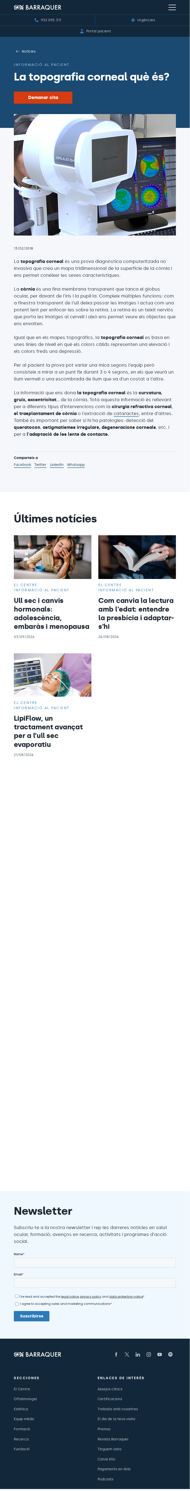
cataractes (126, 413)
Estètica (21, 1409)
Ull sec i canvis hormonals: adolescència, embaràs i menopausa (51, 613)
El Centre (22, 1389)
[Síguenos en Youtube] (159, 1354)
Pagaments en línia (114, 1469)
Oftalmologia (25, 1399)
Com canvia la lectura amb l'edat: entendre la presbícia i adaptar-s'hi (136, 613)
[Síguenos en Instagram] (148, 1354)
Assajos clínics (110, 1389)
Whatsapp (76, 465)
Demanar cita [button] (43, 97)
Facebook (22, 465)
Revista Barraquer (113, 1439)
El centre (26, 585)
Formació (22, 1429)
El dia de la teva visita (116, 1419)
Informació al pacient (42, 64)
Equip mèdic (24, 1419)
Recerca (21, 1439)
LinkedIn (57, 465)
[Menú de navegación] (172, 7)
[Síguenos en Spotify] (170, 1354)
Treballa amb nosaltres (118, 1409)
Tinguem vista (109, 1449)
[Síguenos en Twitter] (127, 1354)
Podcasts (105, 1479)
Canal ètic (107, 1459)
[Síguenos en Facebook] (116, 1354)
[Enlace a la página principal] (37, 7)
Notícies (29, 51)
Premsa (104, 1429)
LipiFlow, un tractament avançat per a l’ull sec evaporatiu (48, 731)
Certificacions (110, 1399)
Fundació (22, 1449)
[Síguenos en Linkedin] (137, 1354)
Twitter (40, 465)
